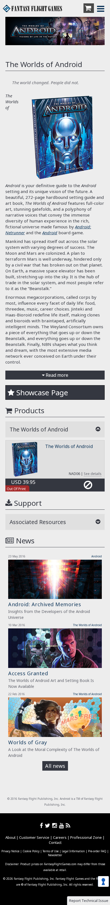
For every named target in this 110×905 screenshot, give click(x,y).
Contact (55, 842)
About (10, 837)
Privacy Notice (10, 851)
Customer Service (34, 837)
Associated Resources (38, 522)
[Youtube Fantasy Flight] (62, 825)
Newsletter (55, 855)
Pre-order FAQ (97, 851)
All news (55, 765)
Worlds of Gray (27, 742)
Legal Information (73, 851)
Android (49, 232)
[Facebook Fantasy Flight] (42, 825)
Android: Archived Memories (44, 604)
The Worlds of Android (69, 446)
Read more (56, 375)
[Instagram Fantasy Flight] (55, 825)
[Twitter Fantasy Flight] (48, 825)
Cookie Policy (31, 851)
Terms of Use (51, 851)
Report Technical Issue (88, 900)
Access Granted (28, 673)
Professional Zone (86, 837)
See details (93, 473)
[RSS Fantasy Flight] (68, 825)
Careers (60, 837)
